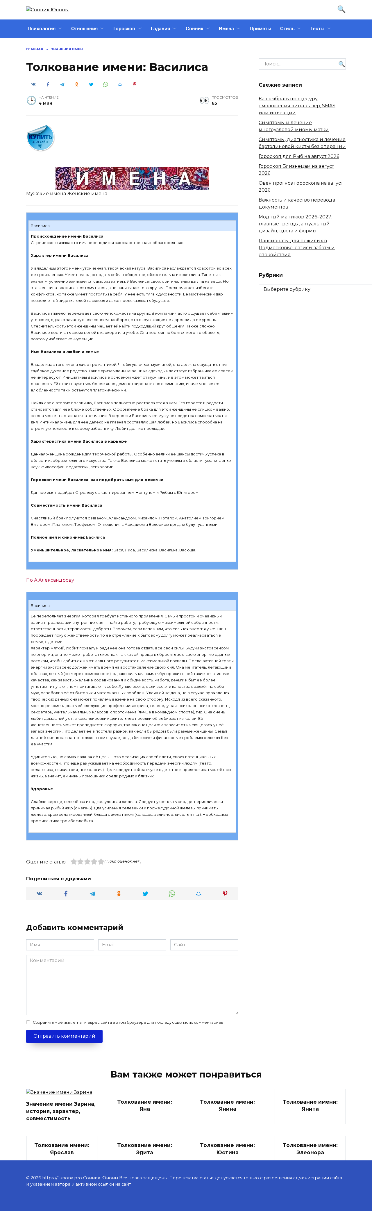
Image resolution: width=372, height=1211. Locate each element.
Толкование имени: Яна (144, 1105)
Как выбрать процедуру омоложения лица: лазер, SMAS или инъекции (297, 105)
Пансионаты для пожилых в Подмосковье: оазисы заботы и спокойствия (297, 247)
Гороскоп (124, 28)
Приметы (260, 28)
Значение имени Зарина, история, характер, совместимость (61, 1111)
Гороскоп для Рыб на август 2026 (299, 156)
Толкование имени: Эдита (144, 1148)
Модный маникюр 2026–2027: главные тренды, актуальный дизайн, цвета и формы (295, 224)
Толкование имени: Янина (227, 1105)
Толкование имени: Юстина (227, 1148)
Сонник (194, 28)
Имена (226, 28)
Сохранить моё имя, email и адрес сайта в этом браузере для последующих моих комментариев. (128, 1022)
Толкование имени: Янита (310, 1105)
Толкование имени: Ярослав (61, 1148)
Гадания (160, 28)
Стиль (287, 28)
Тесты (317, 28)
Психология (42, 28)
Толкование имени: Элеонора (310, 1148)
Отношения (84, 28)
